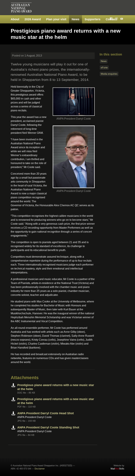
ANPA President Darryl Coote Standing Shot (48, 427)
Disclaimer (40, 468)
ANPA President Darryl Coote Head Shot (45, 413)
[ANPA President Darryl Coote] (74, 100)
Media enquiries (109, 73)
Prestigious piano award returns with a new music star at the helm (55, 387)
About (15, 19)
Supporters (92, 19)
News (75, 19)
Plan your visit (56, 19)
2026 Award (33, 19)
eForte (104, 67)
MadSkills (117, 468)
